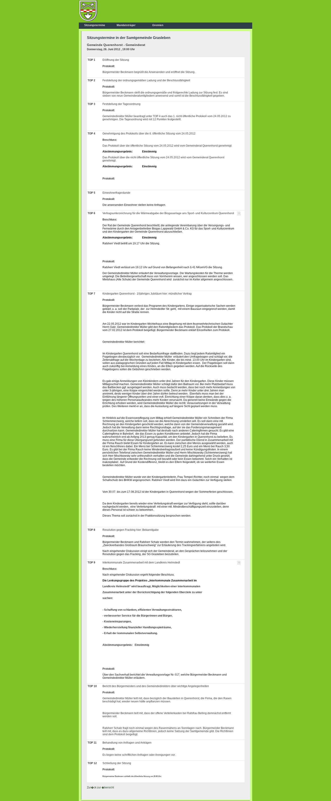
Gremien (157, 25)
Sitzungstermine (94, 25)
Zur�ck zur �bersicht (100, 787)
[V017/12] (239, 563)
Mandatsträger (126, 25)
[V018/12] (239, 214)
